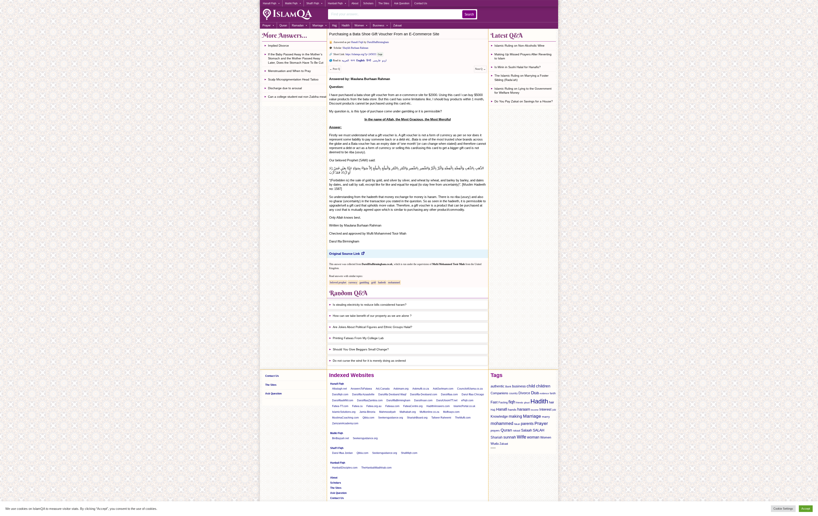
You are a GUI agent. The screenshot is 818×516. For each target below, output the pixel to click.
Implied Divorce (278, 45)
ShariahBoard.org (417, 417)
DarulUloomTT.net (446, 400)
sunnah (509, 437)
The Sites (383, 3)
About (354, 3)
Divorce (524, 393)
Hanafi (501, 409)
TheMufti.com (463, 417)
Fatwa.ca (357, 406)
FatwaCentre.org (413, 406)
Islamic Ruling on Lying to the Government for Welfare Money (523, 91)
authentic (497, 386)
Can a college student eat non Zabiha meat (297, 96)
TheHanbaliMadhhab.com (376, 467)
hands (512, 409)
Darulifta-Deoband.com (423, 394)
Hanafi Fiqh (269, 3)
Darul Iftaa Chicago (473, 394)
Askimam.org (401, 388)
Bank (508, 386)
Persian (376, 61)
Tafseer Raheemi (441, 417)
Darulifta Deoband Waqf (392, 394)
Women (359, 25)
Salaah (526, 430)
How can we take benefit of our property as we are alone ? (372, 315)
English (360, 61)
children (543, 386)
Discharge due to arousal (285, 88)
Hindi (368, 61)
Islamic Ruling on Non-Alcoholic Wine (519, 45)
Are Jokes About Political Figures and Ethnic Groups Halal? (372, 327)
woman (533, 437)
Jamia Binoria (367, 411)
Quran (283, 25)
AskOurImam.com (443, 388)
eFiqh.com (467, 400)
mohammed (394, 282)
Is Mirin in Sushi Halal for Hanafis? (517, 67)
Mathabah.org (408, 411)
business (519, 386)
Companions (499, 393)
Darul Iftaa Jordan (342, 453)
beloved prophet (338, 282)
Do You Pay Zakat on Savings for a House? (523, 101)
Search (469, 14)
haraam (523, 409)
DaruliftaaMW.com (342, 400)
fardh (553, 393)
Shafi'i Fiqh (312, 3)
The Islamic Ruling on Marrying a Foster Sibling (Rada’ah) (521, 78)
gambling (364, 282)
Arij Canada (383, 388)
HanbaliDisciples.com (344, 467)
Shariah (497, 437)
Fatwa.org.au (374, 406)
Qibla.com (368, 417)
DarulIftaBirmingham (378, 42)
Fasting (503, 402)
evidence (544, 393)
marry (546, 416)
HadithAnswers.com (438, 406)
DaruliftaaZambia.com (370, 400)
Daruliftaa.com (449, 394)
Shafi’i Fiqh (336, 448)
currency (353, 282)
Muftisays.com (451, 411)
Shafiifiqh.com (409, 453)
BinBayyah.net (340, 438)
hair (551, 402)
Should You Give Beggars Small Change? (361, 349)
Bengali (353, 61)
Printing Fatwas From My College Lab (359, 338)
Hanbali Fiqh (335, 3)
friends (519, 402)
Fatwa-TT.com (340, 406)
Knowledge (499, 416)
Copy (380, 54)
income (535, 409)
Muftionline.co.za (429, 411)
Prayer (266, 25)
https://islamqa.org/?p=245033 (361, 54)
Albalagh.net (339, 388)
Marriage (318, 25)
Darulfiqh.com (340, 394)
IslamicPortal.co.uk (464, 406)
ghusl (527, 402)
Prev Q (335, 68)
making (515, 416)
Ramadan (298, 25)
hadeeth (382, 282)
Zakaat (397, 25)
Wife (521, 437)
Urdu (384, 61)
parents (527, 423)
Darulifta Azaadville (363, 394)
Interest (545, 409)
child (531, 386)
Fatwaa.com (392, 406)
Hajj (334, 25)
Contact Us (420, 3)
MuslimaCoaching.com (345, 417)
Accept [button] (805, 508)
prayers (495, 430)
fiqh (511, 402)
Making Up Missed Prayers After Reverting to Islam (523, 56)
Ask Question (401, 3)
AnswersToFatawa (361, 388)
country (513, 393)
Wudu (495, 443)
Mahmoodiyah (387, 411)
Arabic (345, 61)
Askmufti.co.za (420, 388)
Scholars (368, 3)
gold (373, 282)
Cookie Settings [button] (783, 508)
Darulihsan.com (423, 400)
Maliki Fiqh (291, 3)
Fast (494, 402)
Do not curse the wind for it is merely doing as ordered (369, 360)
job (554, 409)
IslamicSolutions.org (344, 411)
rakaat (516, 430)
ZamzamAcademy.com (345, 423)
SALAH (538, 430)
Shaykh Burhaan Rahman (355, 47)
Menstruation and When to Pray (289, 71)
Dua (535, 392)
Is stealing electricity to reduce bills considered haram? (369, 304)
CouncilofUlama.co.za (470, 388)
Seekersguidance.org (390, 417)
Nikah (517, 424)
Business (378, 25)
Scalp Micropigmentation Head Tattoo (293, 79)
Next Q (480, 68)
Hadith (346, 25)
